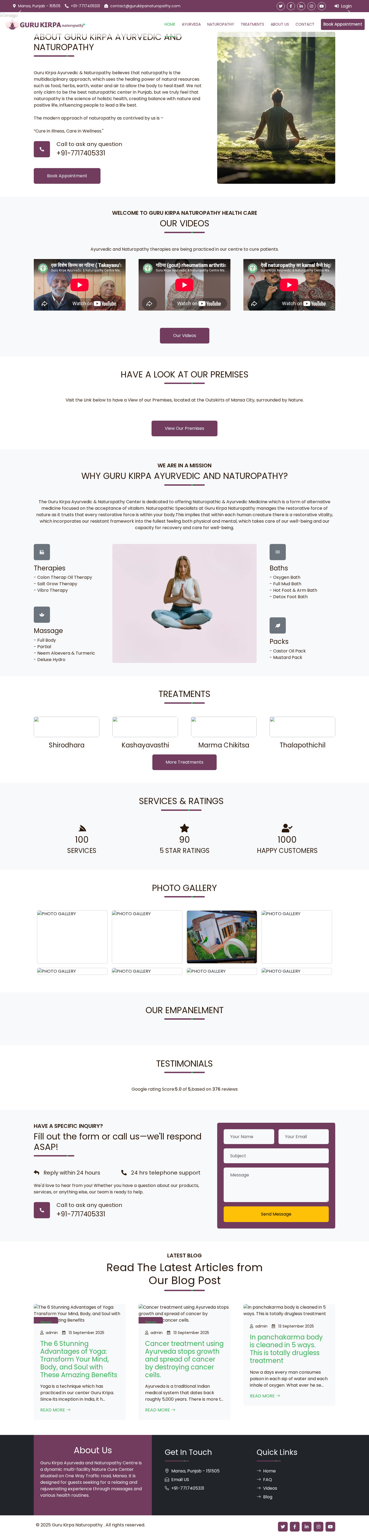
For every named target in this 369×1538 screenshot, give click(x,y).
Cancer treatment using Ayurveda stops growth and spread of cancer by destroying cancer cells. (184, 1359)
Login (346, 6)
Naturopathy (220, 24)
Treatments (252, 24)
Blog (267, 1497)
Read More (53, 1410)
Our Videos (184, 335)
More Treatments (184, 762)
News (46, 1322)
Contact (305, 24)
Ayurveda (191, 24)
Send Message (276, 1214)
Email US (180, 1479)
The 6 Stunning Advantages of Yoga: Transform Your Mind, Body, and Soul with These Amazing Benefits (78, 1359)
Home (170, 24)
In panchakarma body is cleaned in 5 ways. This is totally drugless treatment (286, 1349)
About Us (280, 24)
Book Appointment (342, 24)
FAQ (267, 1479)
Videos (270, 1488)
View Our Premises (184, 428)
